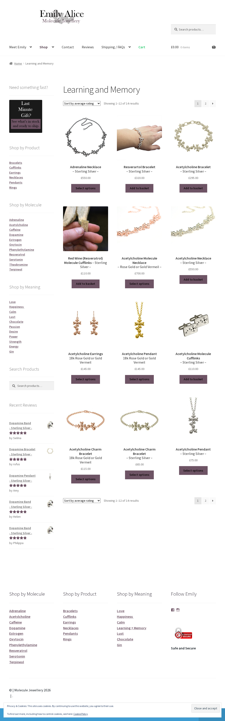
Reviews (88, 47)
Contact (68, 47)
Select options (86, 188)
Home (18, 63)
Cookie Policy (80, 714)
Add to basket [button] (139, 188)
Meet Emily (17, 47)
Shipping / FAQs (113, 47)
